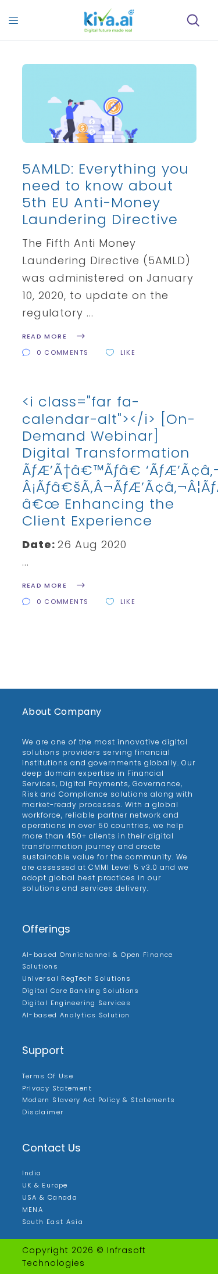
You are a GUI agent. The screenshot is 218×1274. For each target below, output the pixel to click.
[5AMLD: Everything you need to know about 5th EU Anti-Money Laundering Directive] (109, 103)
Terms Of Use (48, 1076)
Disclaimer (43, 1112)
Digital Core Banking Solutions (81, 990)
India (32, 1173)
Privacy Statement (57, 1088)
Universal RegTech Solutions (76, 978)
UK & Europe (45, 1185)
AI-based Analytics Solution (76, 1015)
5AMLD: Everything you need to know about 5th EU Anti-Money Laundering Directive (105, 194)
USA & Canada (50, 1197)
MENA (33, 1209)
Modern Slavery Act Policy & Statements (99, 1099)
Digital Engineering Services (76, 1002)
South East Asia (53, 1221)
